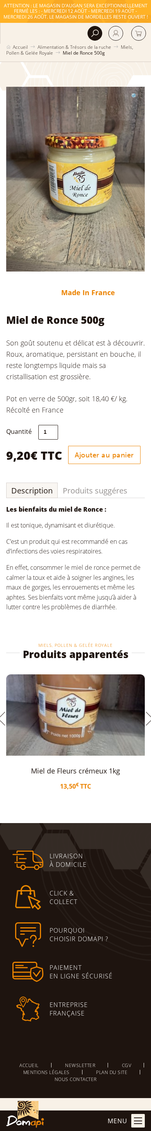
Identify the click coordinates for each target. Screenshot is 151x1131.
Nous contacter (76, 1079)
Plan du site (111, 1072)
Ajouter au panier (104, 455)
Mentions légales (46, 1072)
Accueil (20, 47)
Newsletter (80, 1065)
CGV (127, 1065)
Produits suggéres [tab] (95, 490)
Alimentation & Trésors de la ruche (74, 47)
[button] (135, 96)
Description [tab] (32, 490)
